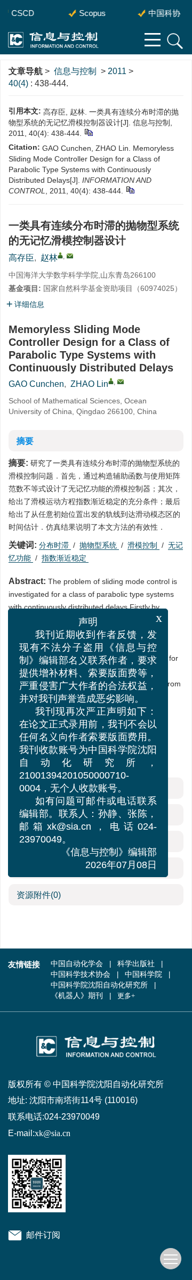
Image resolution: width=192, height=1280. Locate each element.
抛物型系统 (99, 545)
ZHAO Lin (89, 383)
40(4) (19, 83)
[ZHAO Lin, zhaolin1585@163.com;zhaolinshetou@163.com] (111, 381)
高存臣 (21, 257)
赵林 (49, 257)
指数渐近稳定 (65, 558)
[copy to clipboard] (130, 189)
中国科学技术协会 (80, 974)
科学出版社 (136, 964)
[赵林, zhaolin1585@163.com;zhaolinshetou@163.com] (60, 255)
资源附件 (39, 895)
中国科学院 (143, 974)
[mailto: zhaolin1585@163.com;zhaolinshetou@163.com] (120, 381)
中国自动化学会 (77, 964)
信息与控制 (75, 71)
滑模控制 (143, 545)
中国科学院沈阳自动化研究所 (99, 985)
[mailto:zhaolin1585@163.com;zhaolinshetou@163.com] (70, 255)
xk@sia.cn (52, 1133)
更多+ (126, 996)
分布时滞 (55, 545)
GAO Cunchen (36, 383)
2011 (117, 71)
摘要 (25, 440)
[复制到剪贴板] (88, 131)
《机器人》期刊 (77, 996)
